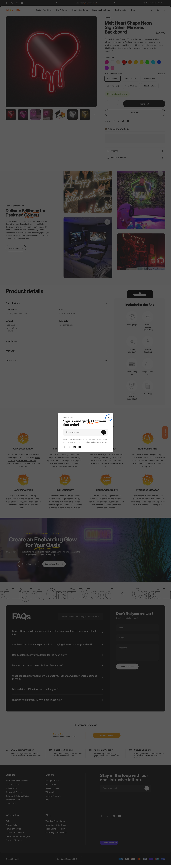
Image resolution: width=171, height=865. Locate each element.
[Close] (109, 418)
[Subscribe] (103, 432)
